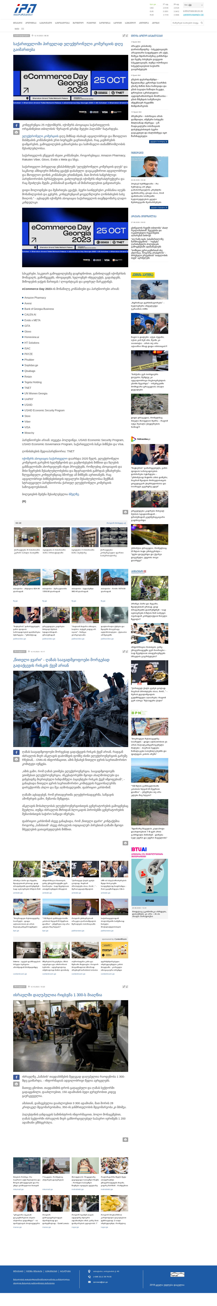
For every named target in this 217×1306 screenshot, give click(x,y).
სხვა (17, 29)
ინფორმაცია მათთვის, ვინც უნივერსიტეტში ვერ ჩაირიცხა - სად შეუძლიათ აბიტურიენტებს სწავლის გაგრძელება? (55, 886)
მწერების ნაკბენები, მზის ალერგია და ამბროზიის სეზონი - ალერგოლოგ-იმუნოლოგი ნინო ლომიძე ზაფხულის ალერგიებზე (55, 967)
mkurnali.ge (18, 1189)
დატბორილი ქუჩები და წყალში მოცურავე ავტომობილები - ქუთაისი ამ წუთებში (114, 630)
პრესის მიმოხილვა (143, 216)
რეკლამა (65, 1271)
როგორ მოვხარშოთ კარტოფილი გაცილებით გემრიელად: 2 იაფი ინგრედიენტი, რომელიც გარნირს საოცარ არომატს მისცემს (113, 1222)
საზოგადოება (62, 23)
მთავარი (17, 23)
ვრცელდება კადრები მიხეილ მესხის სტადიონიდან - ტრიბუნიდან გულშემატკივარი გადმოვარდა (53, 633)
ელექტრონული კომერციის (40, 136)
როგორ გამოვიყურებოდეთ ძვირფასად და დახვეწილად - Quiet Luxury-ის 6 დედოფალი (55, 1220)
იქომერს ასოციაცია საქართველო (45, 458)
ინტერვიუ (137, 152)
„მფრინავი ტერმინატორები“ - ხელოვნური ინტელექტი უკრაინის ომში (147, 306)
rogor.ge (75, 1227)
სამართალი (46, 23)
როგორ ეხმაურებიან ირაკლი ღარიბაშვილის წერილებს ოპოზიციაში (84, 921)
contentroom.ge (20, 974)
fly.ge (15, 601)
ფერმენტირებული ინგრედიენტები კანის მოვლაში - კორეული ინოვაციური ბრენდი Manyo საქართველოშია (113, 967)
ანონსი (155, 23)
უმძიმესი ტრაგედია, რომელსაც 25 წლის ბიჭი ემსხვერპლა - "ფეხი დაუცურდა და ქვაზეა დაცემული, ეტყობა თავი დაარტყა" (149, 554)
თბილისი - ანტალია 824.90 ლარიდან (26, 590)
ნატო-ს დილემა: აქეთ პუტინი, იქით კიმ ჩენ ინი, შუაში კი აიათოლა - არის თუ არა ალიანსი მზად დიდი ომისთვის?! (149, 342)
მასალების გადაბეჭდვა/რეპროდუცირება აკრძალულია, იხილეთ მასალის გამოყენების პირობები (41, 1281)
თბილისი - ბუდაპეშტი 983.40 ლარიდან (83, 590)
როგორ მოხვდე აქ (116, 523)
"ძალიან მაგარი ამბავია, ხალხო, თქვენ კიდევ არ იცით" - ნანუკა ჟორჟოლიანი (84, 630)
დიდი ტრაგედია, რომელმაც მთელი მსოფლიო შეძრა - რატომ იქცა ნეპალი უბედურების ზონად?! (149, 422)
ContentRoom (121, 939)
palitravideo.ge (19, 639)
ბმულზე (74, 494)
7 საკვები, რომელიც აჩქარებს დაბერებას (53, 1178)
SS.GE (18, 523)
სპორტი (118, 23)
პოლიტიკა (30, 23)
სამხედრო (130, 23)
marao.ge (17, 1227)
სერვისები (51, 1271)
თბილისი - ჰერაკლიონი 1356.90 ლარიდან (54, 590)
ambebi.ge (18, 893)
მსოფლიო (78, 23)
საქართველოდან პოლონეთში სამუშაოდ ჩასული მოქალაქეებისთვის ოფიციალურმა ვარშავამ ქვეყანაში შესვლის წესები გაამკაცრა (114, 927)
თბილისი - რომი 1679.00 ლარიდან (113, 590)
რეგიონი (91, 23)
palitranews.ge (78, 931)
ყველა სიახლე (157, 141)
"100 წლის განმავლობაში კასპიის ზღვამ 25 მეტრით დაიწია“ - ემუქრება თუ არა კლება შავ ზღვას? (56, 922)
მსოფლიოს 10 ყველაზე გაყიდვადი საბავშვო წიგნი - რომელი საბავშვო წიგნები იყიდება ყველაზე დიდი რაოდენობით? (85, 1182)
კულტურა (144, 23)
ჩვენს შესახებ (34, 1271)
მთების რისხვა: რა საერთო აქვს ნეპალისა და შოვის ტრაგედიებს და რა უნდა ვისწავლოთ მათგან (26, 1181)
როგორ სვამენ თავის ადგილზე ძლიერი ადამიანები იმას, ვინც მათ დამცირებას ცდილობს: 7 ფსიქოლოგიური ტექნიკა (85, 1220)
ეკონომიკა (104, 23)
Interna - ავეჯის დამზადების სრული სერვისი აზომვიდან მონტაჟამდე (27, 964)
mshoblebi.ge (78, 1189)
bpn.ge (153, 4)
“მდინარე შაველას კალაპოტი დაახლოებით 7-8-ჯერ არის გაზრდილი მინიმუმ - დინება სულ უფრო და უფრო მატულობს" (149, 833)
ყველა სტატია (158, 207)
